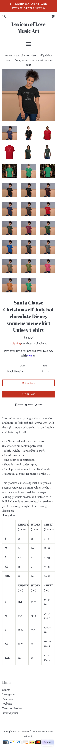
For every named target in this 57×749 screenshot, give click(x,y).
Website (7, 704)
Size (45, 365)
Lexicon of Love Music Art (28, 27)
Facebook (7, 699)
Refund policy (10, 713)
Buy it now (28, 394)
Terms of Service (12, 708)
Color (22, 365)
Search (6, 690)
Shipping (15, 343)
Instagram (8, 694)
